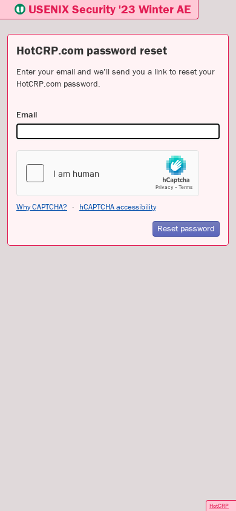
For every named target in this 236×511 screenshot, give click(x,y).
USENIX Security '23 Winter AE (109, 8)
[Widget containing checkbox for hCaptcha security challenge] (107, 173)
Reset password (186, 228)
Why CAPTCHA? (41, 207)
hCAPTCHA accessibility (117, 207)
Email (26, 114)
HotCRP (219, 506)
